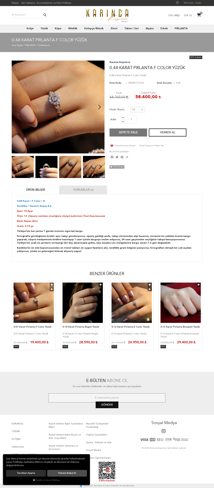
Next (99, 107)
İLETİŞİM (16, 439)
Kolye (30, 28)
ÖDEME (16, 431)
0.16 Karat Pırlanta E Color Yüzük (131, 327)
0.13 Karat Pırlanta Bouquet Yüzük (180, 327)
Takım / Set (131, 28)
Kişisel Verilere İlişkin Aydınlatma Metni (66, 425)
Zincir (114, 28)
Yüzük (44, 28)
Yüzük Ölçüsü (117, 109)
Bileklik (72, 28)
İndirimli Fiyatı (148, 93)
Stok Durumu (164, 83)
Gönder (107, 405)
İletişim (15, 3)
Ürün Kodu (115, 83)
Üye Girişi (174, 15)
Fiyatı (119, 93)
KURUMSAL (18, 424)
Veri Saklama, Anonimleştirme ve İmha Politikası (46, 3)
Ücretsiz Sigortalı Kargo (98, 458)
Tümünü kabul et (67, 473)
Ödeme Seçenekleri (96, 435)
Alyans (150, 28)
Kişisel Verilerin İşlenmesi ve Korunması (63, 447)
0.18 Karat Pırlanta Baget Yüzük (81, 327)
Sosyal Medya (93, 450)
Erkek (164, 28)
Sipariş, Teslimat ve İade (99, 442)
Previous (16, 107)
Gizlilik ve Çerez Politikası (48, 480)
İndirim (198, 57)
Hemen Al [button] (167, 132)
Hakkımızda (18, 447)
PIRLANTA (181, 28)
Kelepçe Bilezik (94, 28)
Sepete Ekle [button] (128, 132)
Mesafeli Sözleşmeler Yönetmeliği (97, 425)
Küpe (58, 28)
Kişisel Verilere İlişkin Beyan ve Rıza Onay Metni (65, 436)
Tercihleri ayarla (26, 473)
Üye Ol (188, 15)
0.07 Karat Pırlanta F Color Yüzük (32, 327)
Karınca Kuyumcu (120, 62)
